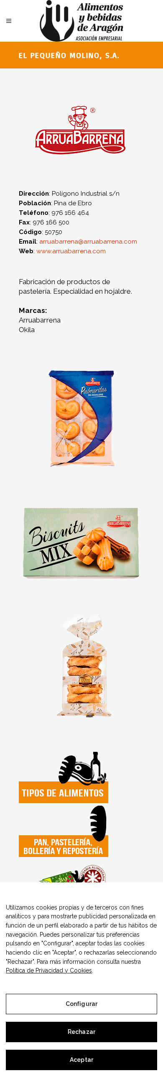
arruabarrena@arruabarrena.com (88, 241)
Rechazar (81, 1031)
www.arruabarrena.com (71, 251)
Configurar (81, 1003)
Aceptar (81, 1059)
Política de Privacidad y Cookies (49, 970)
